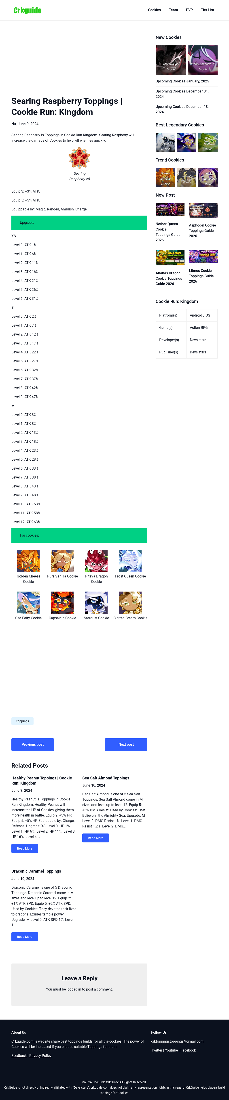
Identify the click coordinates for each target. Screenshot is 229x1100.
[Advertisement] (79, 62)
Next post (126, 744)
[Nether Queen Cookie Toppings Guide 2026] (170, 210)
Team (173, 10)
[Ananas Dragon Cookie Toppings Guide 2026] (170, 258)
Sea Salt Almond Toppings (105, 778)
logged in (74, 989)
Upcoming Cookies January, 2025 (182, 81)
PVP (189, 10)
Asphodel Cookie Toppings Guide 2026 (202, 230)
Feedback (19, 1056)
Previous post (33, 744)
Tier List (207, 10)
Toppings (22, 721)
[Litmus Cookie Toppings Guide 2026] (203, 257)
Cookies (154, 10)
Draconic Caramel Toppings (36, 871)
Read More (24, 848)
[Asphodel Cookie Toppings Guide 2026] (203, 211)
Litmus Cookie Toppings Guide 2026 (201, 276)
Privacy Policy (40, 1056)
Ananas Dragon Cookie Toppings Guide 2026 (169, 278)
